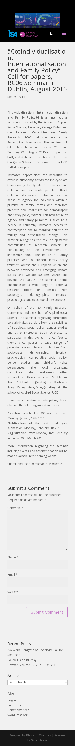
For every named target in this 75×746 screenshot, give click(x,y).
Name (13, 557)
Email (12, 575)
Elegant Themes (38, 735)
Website (13, 592)
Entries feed (16, 705)
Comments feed (18, 710)
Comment (16, 508)
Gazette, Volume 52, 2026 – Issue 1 (31, 665)
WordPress (39, 740)
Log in (12, 700)
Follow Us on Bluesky (22, 660)
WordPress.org (18, 715)
